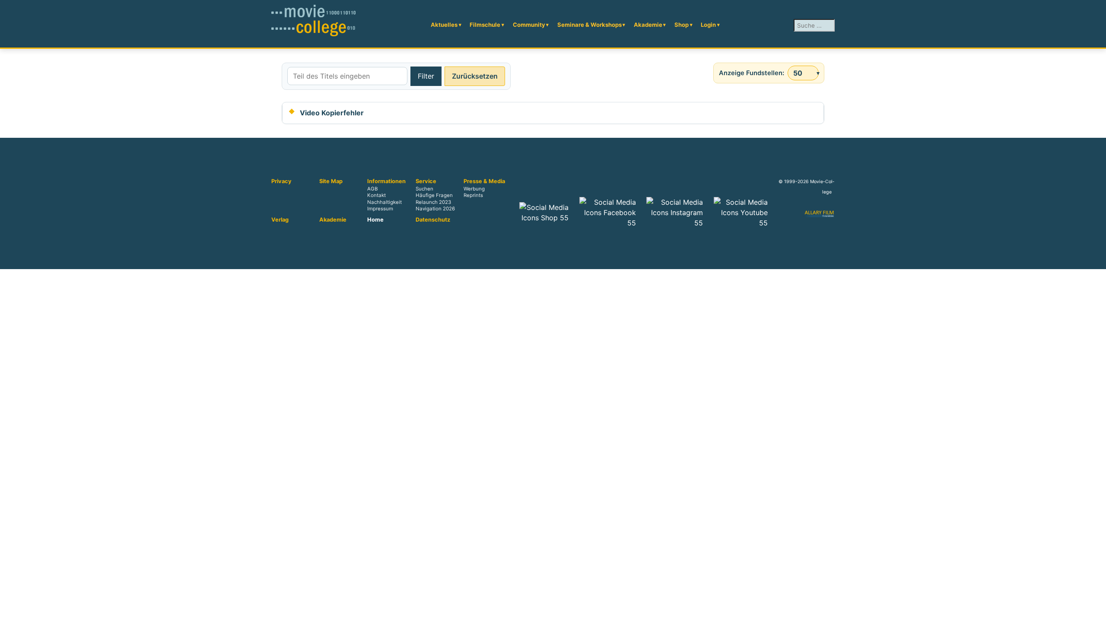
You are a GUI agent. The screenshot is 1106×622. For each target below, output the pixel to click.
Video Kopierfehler (332, 112)
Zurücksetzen (475, 76)
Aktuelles (444, 24)
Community (529, 24)
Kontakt (376, 196)
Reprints (473, 196)
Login (708, 24)
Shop (681, 24)
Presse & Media (484, 181)
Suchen (424, 189)
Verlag (280, 220)
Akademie (648, 24)
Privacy (281, 181)
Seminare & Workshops (589, 24)
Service (426, 181)
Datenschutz (433, 220)
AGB (372, 189)
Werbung (474, 189)
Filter (426, 76)
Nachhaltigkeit (384, 202)
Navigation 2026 (435, 209)
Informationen (386, 181)
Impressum (380, 209)
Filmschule (485, 24)
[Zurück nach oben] (1095, 611)
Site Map (331, 181)
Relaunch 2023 (433, 202)
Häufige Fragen (434, 196)
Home (375, 220)
